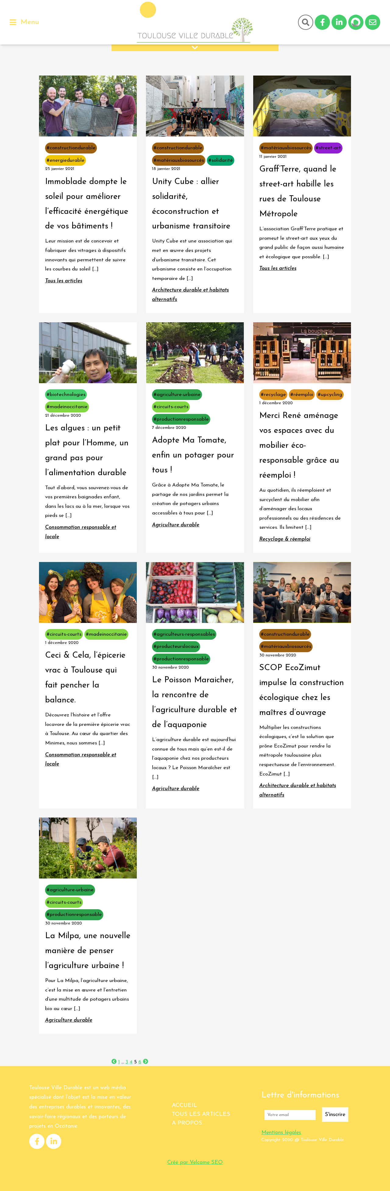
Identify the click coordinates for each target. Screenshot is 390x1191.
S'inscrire (335, 1114)
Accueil (184, 1105)
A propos (187, 1123)
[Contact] (372, 22)
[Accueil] (195, 22)
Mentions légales (281, 1132)
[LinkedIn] (339, 22)
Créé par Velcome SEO (195, 1162)
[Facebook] (322, 22)
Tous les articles (201, 1114)
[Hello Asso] (355, 22)
